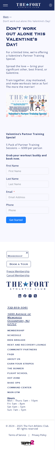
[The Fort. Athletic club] (28, 5)
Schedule (14, 335)
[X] (35, 295)
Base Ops (13, 382)
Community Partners (22, 349)
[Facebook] (24, 295)
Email (9, 192)
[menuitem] (19, 295)
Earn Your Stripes (20, 363)
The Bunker (15, 368)
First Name (12, 165)
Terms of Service (17, 435)
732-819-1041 (17, 307)
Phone (10, 205)
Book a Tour (18, 264)
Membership (15, 255)
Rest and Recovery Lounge (26, 344)
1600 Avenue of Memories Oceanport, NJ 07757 (19, 319)
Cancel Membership (18, 275)
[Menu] (5, 5)
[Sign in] (50, 5)
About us (13, 359)
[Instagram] (30, 295)
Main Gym (13, 392)
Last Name (12, 179)
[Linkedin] (19, 295)
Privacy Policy (39, 435)
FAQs (10, 354)
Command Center (19, 387)
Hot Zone (13, 378)
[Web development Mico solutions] (27, 442)
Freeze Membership (18, 271)
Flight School (17, 373)
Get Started (16, 220)
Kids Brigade (16, 340)
